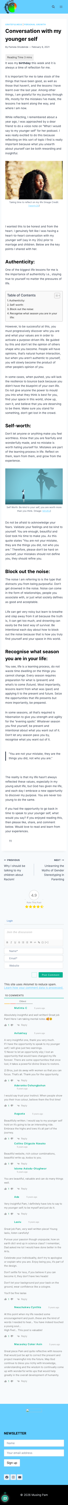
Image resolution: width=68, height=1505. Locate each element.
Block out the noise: (22, 309)
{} (43, 942)
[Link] (39, 942)
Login (9, 920)
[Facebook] (7, 1477)
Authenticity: (17, 300)
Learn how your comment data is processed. (33, 987)
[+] (47, 942)
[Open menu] (61, 6)
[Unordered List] (27, 942)
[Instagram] (13, 1477)
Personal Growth (35, 24)
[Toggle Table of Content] (55, 295)
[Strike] (19, 942)
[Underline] (15, 942)
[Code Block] (35, 942)
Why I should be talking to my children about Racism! (14, 870)
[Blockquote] (31, 942)
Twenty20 (33, 205)
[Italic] (11, 942)
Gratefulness (13, 24)
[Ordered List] (23, 942)
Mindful (46, 511)
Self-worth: (16, 304)
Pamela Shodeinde (18, 47)
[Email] (19, 1477)
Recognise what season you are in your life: (33, 315)
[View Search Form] (53, 7)
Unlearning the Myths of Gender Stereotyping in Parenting (53, 870)
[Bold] (7, 942)
